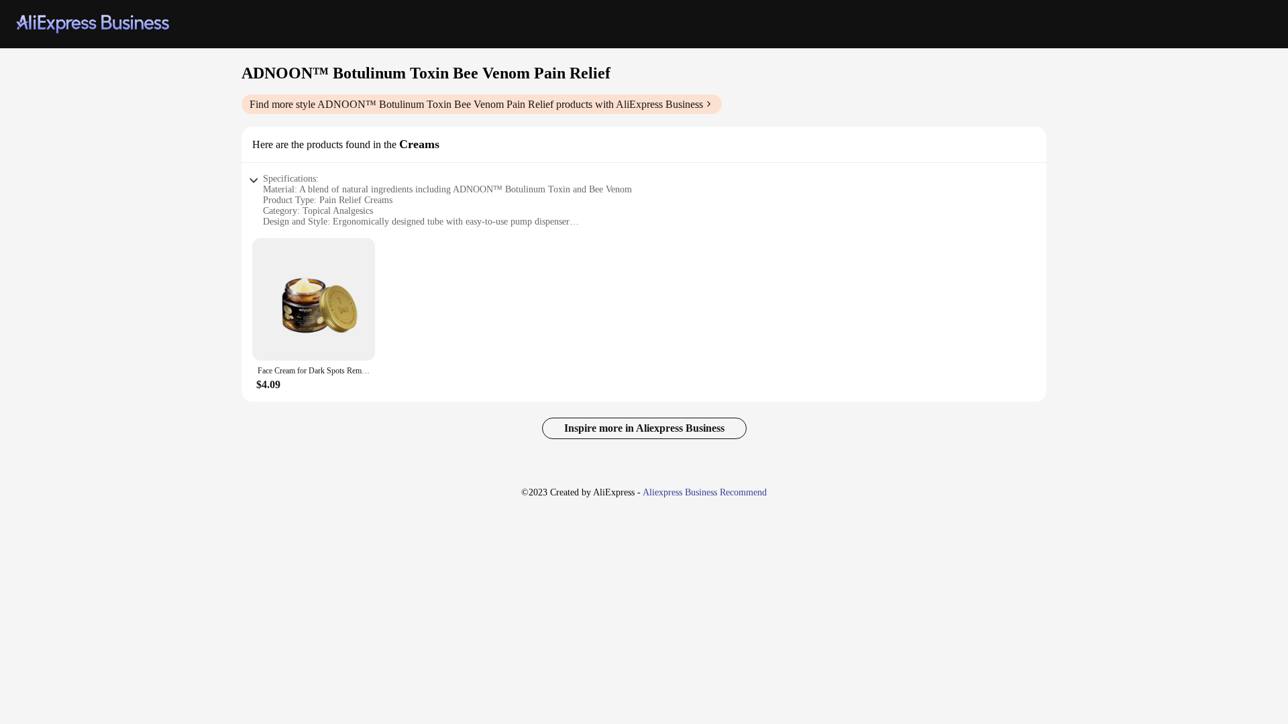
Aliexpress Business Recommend (705, 492)
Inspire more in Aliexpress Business (644, 428)
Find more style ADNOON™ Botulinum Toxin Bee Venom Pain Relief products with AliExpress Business (476, 104)
